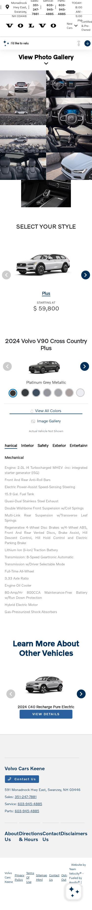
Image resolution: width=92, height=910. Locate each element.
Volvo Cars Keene (9, 877)
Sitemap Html (41, 877)
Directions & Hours (30, 836)
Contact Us (24, 779)
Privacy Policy (19, 877)
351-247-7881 (35, 9)
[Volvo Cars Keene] (35, 25)
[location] (7, 8)
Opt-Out (64, 877)
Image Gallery (48, 420)
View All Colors (47, 410)
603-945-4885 (49, 9)
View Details (46, 714)
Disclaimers (74, 833)
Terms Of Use (30, 877)
